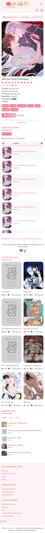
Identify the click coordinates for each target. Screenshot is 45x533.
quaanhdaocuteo (7, 516)
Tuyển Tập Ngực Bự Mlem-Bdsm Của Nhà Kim (24, 430)
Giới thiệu (5, 471)
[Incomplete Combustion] (33, 349)
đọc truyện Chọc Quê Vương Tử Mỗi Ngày (22, 239)
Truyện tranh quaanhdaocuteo (12, 513)
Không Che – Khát (14, 438)
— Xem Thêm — (21, 123)
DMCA (4, 479)
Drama (37, 106)
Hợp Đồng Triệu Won (15, 445)
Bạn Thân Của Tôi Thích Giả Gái (19, 452)
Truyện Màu (21, 106)
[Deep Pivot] (33, 275)
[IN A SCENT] (11, 275)
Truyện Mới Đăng (7, 492)
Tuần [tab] (10, 418)
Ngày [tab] (4, 418)
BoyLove (30, 106)
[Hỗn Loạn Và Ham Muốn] (11, 349)
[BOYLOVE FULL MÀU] (33, 312)
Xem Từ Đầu (6, 134)
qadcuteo (5, 507)
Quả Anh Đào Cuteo (8, 504)
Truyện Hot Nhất (7, 495)
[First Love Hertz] (11, 386)
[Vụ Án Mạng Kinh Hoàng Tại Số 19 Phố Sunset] (11, 312)
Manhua (5, 106)
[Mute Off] (33, 386)
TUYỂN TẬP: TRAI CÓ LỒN (17, 423)
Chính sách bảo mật (8, 473)
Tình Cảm (14, 109)
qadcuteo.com (11, 528)
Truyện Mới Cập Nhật (9, 489)
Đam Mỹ (13, 106)
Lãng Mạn (5, 109)
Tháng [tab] (17, 418)
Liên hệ (4, 476)
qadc (3, 510)
